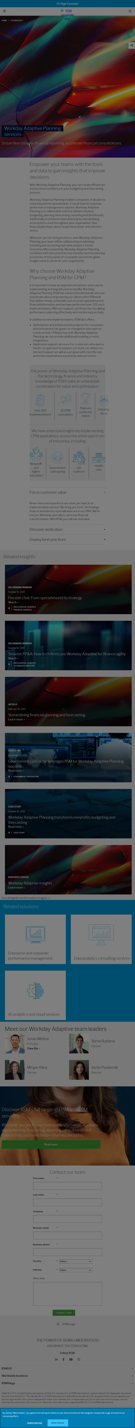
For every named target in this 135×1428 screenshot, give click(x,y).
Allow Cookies (57, 1423)
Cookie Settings (34, 1423)
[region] (67, 1418)
